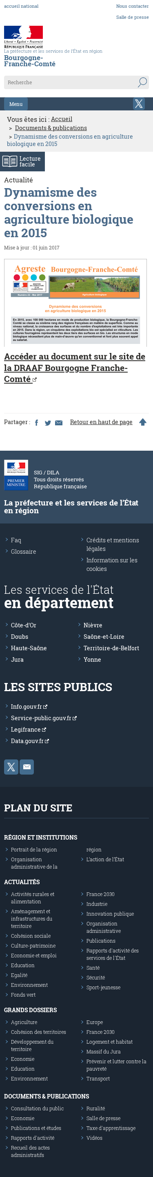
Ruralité (95, 1108)
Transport (98, 1078)
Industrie (96, 904)
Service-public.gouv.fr (42, 718)
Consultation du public (37, 1108)
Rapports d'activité (32, 1137)
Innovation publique (110, 913)
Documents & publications (51, 128)
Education (23, 965)
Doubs (19, 636)
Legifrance (26, 729)
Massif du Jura (103, 1051)
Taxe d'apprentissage (110, 1128)
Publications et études (36, 1128)
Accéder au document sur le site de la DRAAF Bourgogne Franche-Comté (74, 367)
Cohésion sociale (31, 935)
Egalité (19, 975)
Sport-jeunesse (103, 987)
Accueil (61, 119)
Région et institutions (40, 837)
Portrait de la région (34, 849)
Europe (94, 1022)
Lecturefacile (30, 161)
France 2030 (100, 894)
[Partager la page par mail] (58, 422)
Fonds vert (23, 994)
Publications (100, 940)
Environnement (29, 985)
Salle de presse (132, 17)
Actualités (22, 882)
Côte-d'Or (23, 625)
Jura (17, 659)
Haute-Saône (29, 648)
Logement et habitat (109, 1041)
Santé (93, 967)
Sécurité (95, 977)
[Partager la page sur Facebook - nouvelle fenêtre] (36, 422)
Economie (22, 1059)
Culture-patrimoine (33, 945)
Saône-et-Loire (104, 636)
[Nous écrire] (27, 767)
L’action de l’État (105, 859)
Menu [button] (15, 104)
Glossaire (23, 551)
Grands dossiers (30, 1010)
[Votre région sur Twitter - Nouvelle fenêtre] (139, 103)
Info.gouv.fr (27, 706)
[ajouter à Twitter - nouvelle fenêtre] (47, 422)
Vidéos (94, 1137)
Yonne (92, 659)
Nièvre (93, 625)
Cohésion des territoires (38, 1032)
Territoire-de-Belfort (111, 648)
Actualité (18, 179)
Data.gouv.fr (28, 741)
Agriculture (24, 1022)
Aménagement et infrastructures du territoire (31, 918)
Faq (16, 540)
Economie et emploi (34, 955)
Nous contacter (132, 6)
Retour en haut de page (101, 422)
